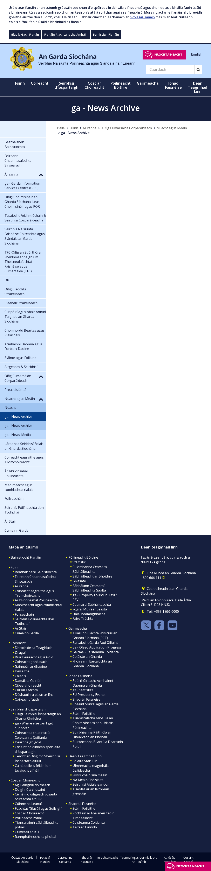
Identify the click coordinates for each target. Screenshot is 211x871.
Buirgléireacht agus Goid (34, 657)
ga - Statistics (83, 690)
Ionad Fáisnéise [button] (173, 85)
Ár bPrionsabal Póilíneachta (36, 600)
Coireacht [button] (39, 83)
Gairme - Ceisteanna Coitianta (96, 652)
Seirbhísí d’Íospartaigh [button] (66, 85)
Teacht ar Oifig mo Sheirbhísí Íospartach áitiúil (37, 758)
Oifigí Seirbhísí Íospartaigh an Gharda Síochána (38, 716)
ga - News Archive (75, 132)
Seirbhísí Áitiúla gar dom (91, 784)
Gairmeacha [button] (148, 83)
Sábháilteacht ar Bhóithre (92, 576)
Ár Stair (20, 628)
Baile (61, 128)
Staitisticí (79, 562)
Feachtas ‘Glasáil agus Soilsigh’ (38, 808)
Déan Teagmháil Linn (85, 756)
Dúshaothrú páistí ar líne (34, 694)
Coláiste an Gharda (87, 656)
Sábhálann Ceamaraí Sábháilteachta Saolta (89, 588)
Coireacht (18, 643)
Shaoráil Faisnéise (86, 699)
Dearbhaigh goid (28, 742)
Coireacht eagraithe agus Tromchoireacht (34, 593)
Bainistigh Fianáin (106, 34)
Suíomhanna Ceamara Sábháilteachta (90, 569)
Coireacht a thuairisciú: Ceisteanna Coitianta (32, 735)
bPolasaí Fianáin (142, 17)
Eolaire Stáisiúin (85, 761)
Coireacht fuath (27, 699)
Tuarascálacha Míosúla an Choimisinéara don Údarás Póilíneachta (93, 723)
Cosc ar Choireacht (25, 780)
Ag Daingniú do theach (32, 785)
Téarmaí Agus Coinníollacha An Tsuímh (138, 860)
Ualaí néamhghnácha (89, 614)
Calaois (20, 676)
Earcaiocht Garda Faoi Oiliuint (95, 642)
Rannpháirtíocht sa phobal (35, 836)
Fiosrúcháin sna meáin (90, 775)
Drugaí (20, 652)
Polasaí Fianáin (45, 860)
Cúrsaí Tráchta (26, 690)
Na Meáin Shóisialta (88, 780)
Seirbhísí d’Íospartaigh (28, 709)
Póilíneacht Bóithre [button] (120, 85)
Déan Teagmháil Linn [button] (197, 87)
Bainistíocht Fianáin (26, 557)
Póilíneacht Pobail (28, 818)
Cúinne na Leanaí (28, 803)
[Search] (198, 69)
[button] (41, 174)
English (196, 54)
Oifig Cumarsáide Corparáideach (126, 128)
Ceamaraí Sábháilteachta (92, 604)
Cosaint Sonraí (188, 860)
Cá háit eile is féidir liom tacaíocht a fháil (33, 768)
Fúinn (73, 128)
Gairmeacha (77, 628)
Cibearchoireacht (28, 685)
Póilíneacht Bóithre (83, 557)
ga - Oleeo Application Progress (97, 647)
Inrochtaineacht (168, 54)
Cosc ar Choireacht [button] (94, 85)
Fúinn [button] (20, 83)
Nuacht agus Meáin (172, 128)
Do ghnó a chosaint (30, 789)
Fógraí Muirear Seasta (90, 609)
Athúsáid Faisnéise (169, 860)
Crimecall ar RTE (27, 832)
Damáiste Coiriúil (28, 680)
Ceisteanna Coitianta (89, 822)
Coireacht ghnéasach (31, 661)
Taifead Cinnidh (85, 827)
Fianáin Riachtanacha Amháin (66, 34)
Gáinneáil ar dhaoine (31, 666)
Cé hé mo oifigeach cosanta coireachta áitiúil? (36, 796)
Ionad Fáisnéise (80, 676)
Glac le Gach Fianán (25, 34)
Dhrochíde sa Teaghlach (33, 647)
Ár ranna (89, 128)
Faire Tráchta (83, 618)
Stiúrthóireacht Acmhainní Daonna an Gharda (93, 683)
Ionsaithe (22, 671)
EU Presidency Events (89, 694)
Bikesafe (79, 581)
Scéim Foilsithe (84, 713)
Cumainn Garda (27, 633)
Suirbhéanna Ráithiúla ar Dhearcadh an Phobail (92, 734)
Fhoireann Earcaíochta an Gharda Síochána (92, 663)
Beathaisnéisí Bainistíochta (36, 572)
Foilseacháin (24, 614)
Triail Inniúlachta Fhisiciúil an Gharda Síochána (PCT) (95, 635)
